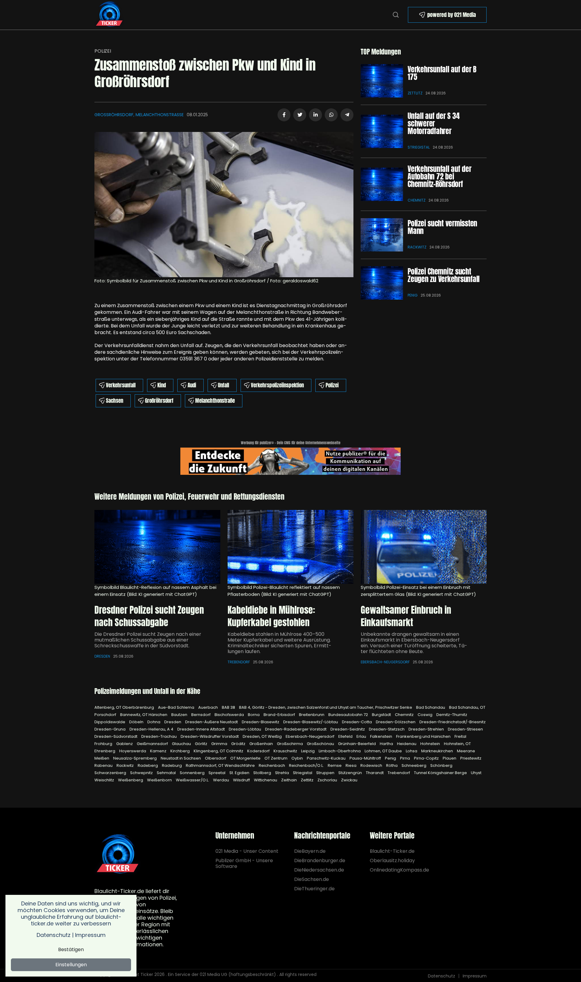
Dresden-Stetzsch (387, 729)
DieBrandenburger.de (319, 860)
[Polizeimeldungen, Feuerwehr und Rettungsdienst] (109, 14)
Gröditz (238, 744)
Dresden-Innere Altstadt (201, 729)
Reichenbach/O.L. (307, 765)
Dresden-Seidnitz (348, 729)
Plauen (450, 758)
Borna (254, 715)
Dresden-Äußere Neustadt (212, 722)
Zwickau (349, 780)
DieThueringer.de (314, 889)
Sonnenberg (192, 773)
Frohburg (103, 744)
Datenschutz (441, 976)
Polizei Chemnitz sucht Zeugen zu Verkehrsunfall (444, 275)
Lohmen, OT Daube (384, 751)
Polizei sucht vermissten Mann (442, 227)
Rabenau (103, 765)
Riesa (351, 765)
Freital (460, 736)
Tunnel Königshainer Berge (441, 773)
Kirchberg (180, 751)
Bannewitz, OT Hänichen (144, 715)
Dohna (154, 722)
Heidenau (407, 744)
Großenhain (261, 744)
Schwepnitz (142, 773)
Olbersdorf (216, 758)
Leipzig (308, 751)
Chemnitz (416, 200)
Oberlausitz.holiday (392, 860)
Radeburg (172, 765)
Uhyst (476, 773)
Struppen (325, 773)
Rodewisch (371, 765)
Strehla (282, 773)
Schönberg (441, 765)
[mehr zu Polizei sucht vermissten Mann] (382, 234)
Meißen (102, 758)
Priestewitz (470, 758)
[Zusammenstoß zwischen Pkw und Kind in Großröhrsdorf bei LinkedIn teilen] (315, 114)
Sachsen (114, 401)
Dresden (102, 656)
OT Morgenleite (245, 758)
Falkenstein (381, 736)
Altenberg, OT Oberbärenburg (124, 707)
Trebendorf (239, 662)
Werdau (221, 780)
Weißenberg (131, 780)
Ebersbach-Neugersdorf (385, 662)
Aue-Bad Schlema (176, 707)
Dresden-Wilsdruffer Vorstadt (210, 736)
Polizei (102, 51)
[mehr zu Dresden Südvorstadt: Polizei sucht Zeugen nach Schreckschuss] (157, 547)
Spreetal (217, 773)
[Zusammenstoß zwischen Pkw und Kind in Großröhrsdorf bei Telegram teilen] (346, 114)
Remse (335, 765)
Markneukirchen (437, 751)
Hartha (387, 744)
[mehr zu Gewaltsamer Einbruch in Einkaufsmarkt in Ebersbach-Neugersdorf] (424, 547)
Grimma (219, 744)
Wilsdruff (242, 780)
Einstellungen (71, 964)
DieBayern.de (310, 851)
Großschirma (290, 744)
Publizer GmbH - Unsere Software (244, 863)
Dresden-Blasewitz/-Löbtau (311, 722)
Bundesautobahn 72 (348, 715)
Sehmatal (167, 773)
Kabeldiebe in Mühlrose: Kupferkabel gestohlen (271, 616)
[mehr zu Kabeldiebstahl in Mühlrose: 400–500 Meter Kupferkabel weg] (290, 547)
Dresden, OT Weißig (263, 736)
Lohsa (412, 751)
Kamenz (158, 751)
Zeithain (289, 780)
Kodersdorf (259, 751)
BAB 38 (229, 707)
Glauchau (182, 744)
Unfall (223, 385)
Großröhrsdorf (159, 401)
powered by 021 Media (451, 15)
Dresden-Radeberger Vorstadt (296, 729)
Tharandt (375, 773)
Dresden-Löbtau (245, 729)
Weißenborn (160, 780)
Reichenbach (272, 765)
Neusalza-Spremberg (135, 758)
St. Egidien (239, 773)
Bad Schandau (431, 707)
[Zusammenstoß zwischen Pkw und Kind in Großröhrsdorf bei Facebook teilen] (283, 114)
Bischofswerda (230, 715)
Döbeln (136, 722)
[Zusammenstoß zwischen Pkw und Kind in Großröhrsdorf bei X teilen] (299, 114)
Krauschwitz (286, 751)
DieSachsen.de (311, 879)
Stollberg (262, 773)
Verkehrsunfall (121, 385)
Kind (161, 385)
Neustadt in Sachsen (181, 758)
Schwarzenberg (110, 773)
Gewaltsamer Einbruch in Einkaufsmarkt (406, 616)
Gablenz (125, 744)
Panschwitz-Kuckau (326, 758)
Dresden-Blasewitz (261, 722)
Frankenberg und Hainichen (423, 736)
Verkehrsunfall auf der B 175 (442, 73)
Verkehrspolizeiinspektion (277, 385)
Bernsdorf (201, 715)
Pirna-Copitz (427, 758)
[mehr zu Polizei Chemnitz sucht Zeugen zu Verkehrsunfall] (382, 283)
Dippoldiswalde (110, 722)
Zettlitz (415, 93)
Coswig (425, 715)
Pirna (405, 758)
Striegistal (419, 147)
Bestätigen (71, 949)
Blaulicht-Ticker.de (392, 851)
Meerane (466, 751)
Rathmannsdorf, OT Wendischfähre (221, 765)
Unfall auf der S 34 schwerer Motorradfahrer (433, 123)
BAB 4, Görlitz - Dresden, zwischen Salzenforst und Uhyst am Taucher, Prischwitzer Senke (326, 707)
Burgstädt (382, 715)
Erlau (361, 736)
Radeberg (148, 765)
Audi (192, 385)
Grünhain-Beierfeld (357, 744)
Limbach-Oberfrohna (340, 751)
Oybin (297, 758)
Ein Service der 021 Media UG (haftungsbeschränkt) (222, 974)
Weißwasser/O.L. (193, 780)
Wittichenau (266, 780)
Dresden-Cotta (357, 722)
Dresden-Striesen (465, 729)
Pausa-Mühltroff (366, 758)
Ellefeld (345, 736)
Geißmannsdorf (153, 744)
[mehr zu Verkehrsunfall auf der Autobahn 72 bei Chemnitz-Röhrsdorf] (382, 184)
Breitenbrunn (312, 715)
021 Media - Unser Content (246, 851)
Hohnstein (430, 744)
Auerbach (208, 707)
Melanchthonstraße (215, 401)
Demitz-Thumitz (451, 715)
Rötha (392, 765)
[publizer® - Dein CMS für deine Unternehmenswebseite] (290, 461)
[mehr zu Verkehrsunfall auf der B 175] (382, 80)
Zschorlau (327, 780)
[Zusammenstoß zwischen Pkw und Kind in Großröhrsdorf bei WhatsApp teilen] (331, 114)
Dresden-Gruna (110, 729)
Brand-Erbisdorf (280, 715)
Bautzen (179, 715)
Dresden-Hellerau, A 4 (152, 729)
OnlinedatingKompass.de (399, 870)
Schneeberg (414, 765)
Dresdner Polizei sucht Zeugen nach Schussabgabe (149, 616)
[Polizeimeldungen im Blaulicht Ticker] (117, 854)
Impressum (475, 976)
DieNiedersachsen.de (319, 870)
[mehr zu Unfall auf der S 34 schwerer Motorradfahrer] (382, 131)
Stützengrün (350, 773)
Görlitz (201, 744)
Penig (413, 295)
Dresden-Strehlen (427, 729)
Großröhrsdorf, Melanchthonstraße (139, 115)
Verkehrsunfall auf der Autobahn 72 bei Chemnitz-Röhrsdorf (439, 176)
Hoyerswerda (133, 751)
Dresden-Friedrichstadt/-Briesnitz (452, 722)
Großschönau (321, 744)
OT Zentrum (276, 758)
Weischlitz (104, 780)
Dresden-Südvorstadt (116, 736)
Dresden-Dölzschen (396, 722)
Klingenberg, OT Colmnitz (219, 751)
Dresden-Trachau (159, 736)
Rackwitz (417, 247)
